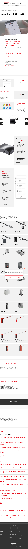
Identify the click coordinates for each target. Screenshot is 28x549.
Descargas (13, 3)
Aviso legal (20, 535)
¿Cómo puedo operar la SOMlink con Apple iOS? (11, 467)
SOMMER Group (4, 0)
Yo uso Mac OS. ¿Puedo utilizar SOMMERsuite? (10, 507)
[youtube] (14, 528)
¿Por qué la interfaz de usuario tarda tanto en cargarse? (12, 484)
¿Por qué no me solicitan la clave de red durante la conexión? (13, 464)
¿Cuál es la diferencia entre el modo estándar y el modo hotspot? (12, 451)
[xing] (19, 528)
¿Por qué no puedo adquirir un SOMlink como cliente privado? (11, 443)
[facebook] (9, 528)
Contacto (20, 3)
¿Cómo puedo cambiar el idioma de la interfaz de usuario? (12, 461)
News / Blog (2, 534)
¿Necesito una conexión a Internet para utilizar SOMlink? (12, 447)
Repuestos (17, 3)
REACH (20, 538)
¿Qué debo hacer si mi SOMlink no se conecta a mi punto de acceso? (13, 456)
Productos (10, 3)
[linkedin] (17, 528)
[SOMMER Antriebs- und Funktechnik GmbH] (6, 3)
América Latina (24, 0)
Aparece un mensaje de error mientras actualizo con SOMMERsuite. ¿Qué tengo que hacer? (12, 516)
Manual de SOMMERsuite (4, 415)
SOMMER (2, 10)
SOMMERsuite (7, 68)
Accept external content (14, 401)
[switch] (10, 401)
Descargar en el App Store (5, 370)
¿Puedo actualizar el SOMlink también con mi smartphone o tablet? (13, 502)
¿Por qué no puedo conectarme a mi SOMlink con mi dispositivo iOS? (13, 471)
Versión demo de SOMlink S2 (9, 65)
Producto (18, 161)
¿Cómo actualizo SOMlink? (6, 498)
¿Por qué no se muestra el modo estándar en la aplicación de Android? (13, 480)
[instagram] (11, 528)
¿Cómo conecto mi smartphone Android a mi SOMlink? (12, 476)
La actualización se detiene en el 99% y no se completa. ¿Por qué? (13, 511)
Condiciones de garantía (12, 534)
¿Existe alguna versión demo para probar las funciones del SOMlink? (12, 438)
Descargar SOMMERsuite (4, 413)
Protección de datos (21, 537)
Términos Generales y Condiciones (22, 534)
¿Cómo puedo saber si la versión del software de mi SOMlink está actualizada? (13, 494)
